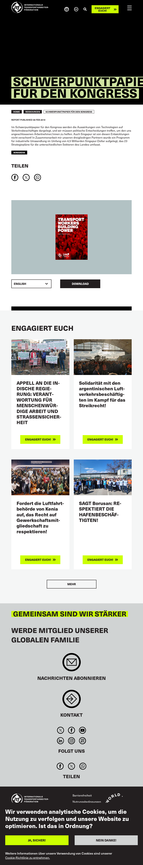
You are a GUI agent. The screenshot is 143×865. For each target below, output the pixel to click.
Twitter (60, 730)
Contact (71, 701)
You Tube (82, 730)
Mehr (71, 584)
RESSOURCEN (32, 111)
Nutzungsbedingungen (87, 801)
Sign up (71, 664)
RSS (82, 740)
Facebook (71, 730)
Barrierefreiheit (82, 795)
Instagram (71, 740)
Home (16, 111)
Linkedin (60, 740)
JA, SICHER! (37, 840)
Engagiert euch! (102, 9)
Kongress (19, 152)
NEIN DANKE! (106, 840)
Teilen (19, 165)
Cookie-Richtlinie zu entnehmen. (27, 858)
